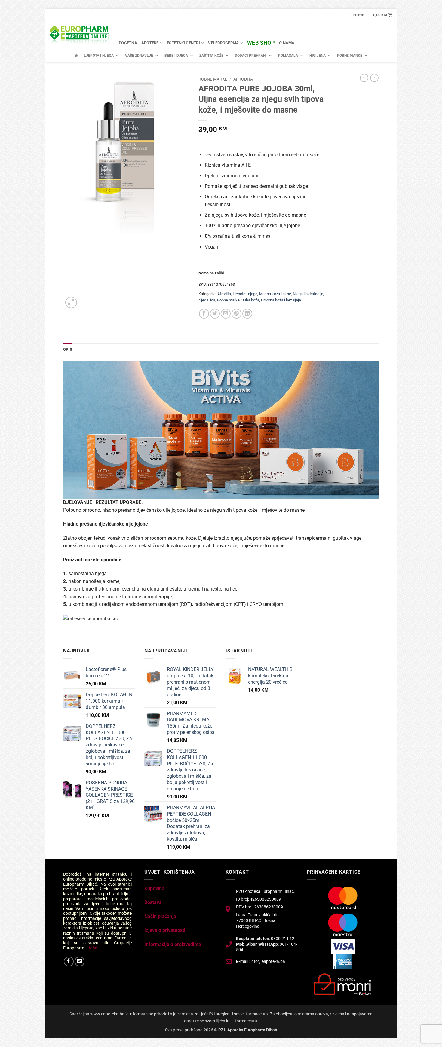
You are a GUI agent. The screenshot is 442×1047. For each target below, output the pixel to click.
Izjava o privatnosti (164, 930)
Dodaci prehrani (251, 55)
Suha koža (250, 300)
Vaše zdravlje (139, 55)
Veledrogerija (223, 43)
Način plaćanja (160, 916)
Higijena (317, 55)
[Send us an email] (79, 961)
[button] (358, 15)
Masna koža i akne (275, 294)
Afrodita (243, 79)
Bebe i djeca (176, 55)
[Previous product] (374, 78)
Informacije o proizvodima (172, 944)
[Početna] (76, 56)
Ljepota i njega (99, 55)
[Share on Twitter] (215, 314)
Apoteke (150, 43)
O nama (287, 43)
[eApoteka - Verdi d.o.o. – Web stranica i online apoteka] (80, 35)
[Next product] (364, 78)
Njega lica (206, 300)
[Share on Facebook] (204, 314)
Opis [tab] (67, 349)
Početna (128, 43)
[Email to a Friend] (226, 314)
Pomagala (288, 55)
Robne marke (349, 55)
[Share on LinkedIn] (247, 314)
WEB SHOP (261, 43)
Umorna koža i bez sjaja (281, 300)
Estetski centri (183, 43)
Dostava (153, 902)
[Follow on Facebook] (69, 961)
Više (93, 947)
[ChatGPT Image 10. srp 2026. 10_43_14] (221, 429)
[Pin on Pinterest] (236, 314)
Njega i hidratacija (308, 294)
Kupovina (154, 888)
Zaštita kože (211, 55)
